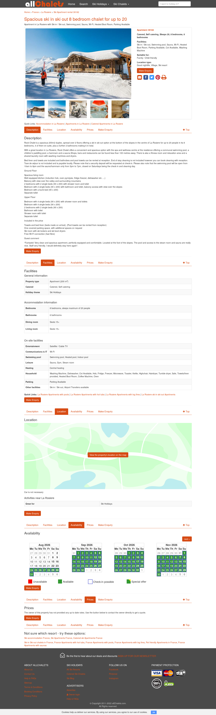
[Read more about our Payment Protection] (157, 672)
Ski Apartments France (61, 637)
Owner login (74, 694)
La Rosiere (46, 12)
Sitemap (28, 682)
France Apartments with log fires (130, 642)
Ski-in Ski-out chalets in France (38, 642)
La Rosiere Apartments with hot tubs (87, 394)
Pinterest (113, 673)
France (35, 12)
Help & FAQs (30, 678)
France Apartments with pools (99, 642)
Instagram (113, 678)
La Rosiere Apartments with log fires (123, 394)
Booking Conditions (33, 691)
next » (187, 539)
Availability (76, 129)
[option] (78, 63)
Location (61, 129)
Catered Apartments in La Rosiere (107, 123)
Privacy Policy (30, 695)
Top (187, 129)
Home (71, 4)
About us (28, 669)
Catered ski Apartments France (87, 637)
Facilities (47, 129)
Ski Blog (70, 678)
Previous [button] (33, 64)
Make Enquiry (145, 70)
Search (83, 4)
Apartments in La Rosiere (77, 123)
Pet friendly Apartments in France (161, 642)
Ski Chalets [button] (120, 4)
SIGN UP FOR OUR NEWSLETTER (137, 656)
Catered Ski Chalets (76, 673)
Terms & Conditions (33, 687)
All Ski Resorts (73, 669)
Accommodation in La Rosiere (50, 123)
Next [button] (123, 64)
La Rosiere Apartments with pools (53, 394)
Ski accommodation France (37, 637)
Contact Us (29, 673)
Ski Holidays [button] (100, 4)
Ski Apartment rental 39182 (66, 12)
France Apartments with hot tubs (69, 642)
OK (154, 712)
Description (32, 129)
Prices (90, 129)
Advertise (71, 690)
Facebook (113, 669)
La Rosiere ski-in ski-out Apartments (158, 394)
